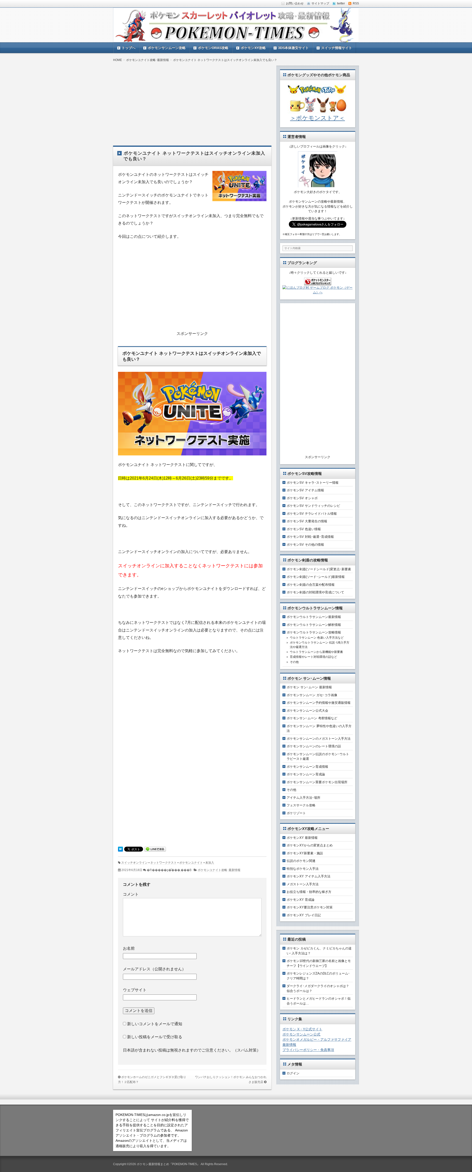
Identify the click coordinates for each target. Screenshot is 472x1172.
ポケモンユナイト (191, 862)
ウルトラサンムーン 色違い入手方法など (317, 637)
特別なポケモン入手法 (303, 869)
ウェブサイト (135, 990)
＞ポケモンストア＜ (317, 118)
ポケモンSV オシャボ (302, 498)
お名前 (129, 948)
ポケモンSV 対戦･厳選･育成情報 (310, 537)
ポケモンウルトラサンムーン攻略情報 (314, 632)
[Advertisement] (192, 100)
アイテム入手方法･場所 (303, 797)
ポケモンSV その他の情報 (305, 544)
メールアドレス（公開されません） (154, 969)
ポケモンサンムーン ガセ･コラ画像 (312, 695)
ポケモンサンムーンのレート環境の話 (314, 746)
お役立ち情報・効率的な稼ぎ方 (309, 892)
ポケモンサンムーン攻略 (167, 48)
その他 (294, 662)
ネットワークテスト (163, 862)
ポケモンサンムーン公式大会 (307, 710)
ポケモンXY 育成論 (300, 900)
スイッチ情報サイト (336, 48)
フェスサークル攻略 (301, 805)
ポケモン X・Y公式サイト (302, 1029)
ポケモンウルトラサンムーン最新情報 (314, 617)
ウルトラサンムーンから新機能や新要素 (316, 652)
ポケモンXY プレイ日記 (304, 915)
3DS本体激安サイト (293, 48)
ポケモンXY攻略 (253, 48)
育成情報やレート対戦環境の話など (313, 657)
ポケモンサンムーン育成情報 (307, 766)
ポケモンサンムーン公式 (301, 1034)
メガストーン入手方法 (303, 884)
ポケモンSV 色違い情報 (304, 529)
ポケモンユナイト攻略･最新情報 (219, 870)
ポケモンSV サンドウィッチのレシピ (313, 506)
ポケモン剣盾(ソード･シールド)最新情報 (316, 577)
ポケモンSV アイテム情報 (305, 490)
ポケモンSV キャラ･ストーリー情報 (313, 482)
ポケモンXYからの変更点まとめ (310, 845)
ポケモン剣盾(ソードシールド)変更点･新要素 (319, 569)
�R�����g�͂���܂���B (169, 870)
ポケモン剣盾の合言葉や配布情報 (311, 584)
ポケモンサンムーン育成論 (306, 774)
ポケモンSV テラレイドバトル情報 (312, 513)
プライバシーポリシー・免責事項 (308, 1050)
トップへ (128, 48)
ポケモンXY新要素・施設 (305, 853)
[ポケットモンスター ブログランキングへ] (317, 283)
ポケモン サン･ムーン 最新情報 (309, 687)
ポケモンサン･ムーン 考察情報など (312, 718)
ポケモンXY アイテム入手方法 (308, 876)
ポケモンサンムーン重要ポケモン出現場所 (317, 782)
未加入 (209, 862)
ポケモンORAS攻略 (213, 48)
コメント (131, 894)
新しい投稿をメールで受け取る (154, 1037)
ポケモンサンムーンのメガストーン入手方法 (319, 738)
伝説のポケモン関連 (301, 861)
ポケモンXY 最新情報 (302, 838)
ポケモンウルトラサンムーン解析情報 (314, 625)
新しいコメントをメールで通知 (154, 1024)
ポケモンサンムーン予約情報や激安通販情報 (319, 703)
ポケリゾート (296, 813)
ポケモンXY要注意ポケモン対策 (310, 907)
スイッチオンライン (134, 862)
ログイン (293, 1073)
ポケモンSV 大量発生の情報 (307, 521)
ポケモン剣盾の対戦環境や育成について (315, 592)
